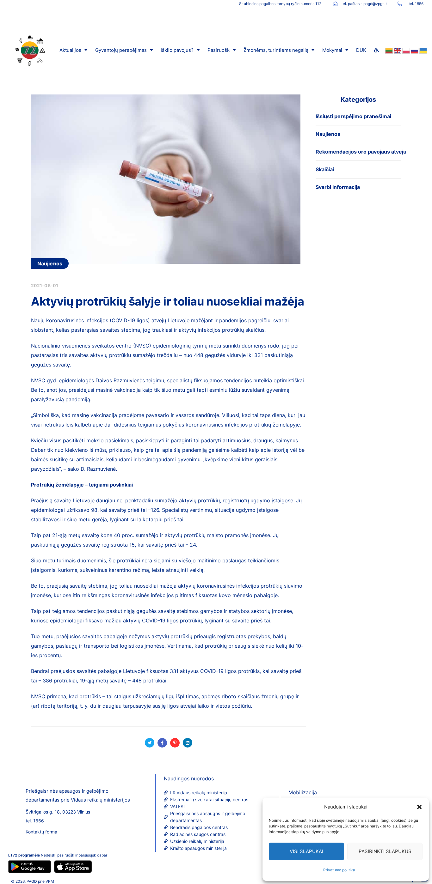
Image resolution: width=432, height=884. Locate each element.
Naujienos (49, 263)
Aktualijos (70, 50)
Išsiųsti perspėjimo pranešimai (353, 116)
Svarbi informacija (338, 187)
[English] (397, 50)
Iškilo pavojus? (177, 50)
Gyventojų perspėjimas (121, 50)
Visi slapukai (306, 851)
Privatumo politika (339, 870)
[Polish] (405, 50)
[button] (419, 807)
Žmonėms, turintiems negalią (276, 50)
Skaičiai (325, 169)
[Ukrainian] (422, 50)
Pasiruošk (218, 50)
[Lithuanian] (388, 50)
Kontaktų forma (41, 831)
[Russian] (414, 50)
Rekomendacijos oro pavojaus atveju (361, 151)
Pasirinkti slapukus (385, 851)
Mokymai (332, 50)
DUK (361, 50)
